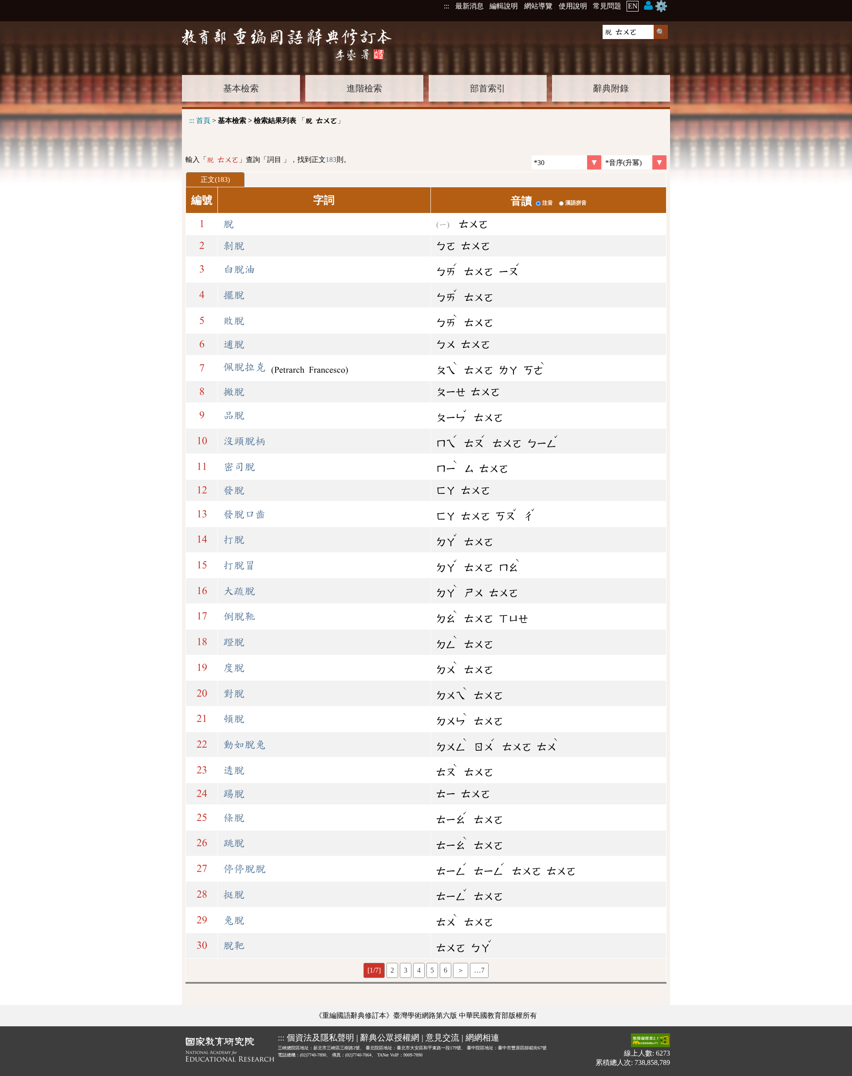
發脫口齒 (244, 514)
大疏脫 (239, 591)
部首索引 (487, 88)
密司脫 (239, 466)
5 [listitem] (432, 970)
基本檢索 (241, 88)
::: (446, 6)
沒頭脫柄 (244, 441)
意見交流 (442, 1037)
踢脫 (234, 793)
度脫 (234, 667)
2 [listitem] (392, 970)
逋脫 (234, 344)
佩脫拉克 (244, 367)
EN (633, 6)
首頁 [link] (203, 120)
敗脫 (234, 320)
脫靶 (234, 945)
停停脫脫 (244, 868)
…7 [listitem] (479, 970)
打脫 (234, 539)
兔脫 (234, 920)
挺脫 (234, 894)
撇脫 (234, 391)
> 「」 (266, 120)
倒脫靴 (239, 616)
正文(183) (215, 179)
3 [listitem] (405, 970)
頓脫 (234, 718)
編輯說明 (503, 6)
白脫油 (239, 269)
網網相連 (482, 1037)
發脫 (234, 490)
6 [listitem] (445, 970)
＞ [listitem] (460, 970)
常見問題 (607, 6)
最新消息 (469, 6)
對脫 (234, 693)
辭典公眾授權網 (389, 1037)
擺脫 (234, 295)
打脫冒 (239, 565)
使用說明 (573, 6)
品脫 (234, 415)
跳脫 (234, 843)
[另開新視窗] (229, 1051)
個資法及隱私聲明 (320, 1037)
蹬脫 (234, 642)
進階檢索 (364, 88)
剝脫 (234, 245)
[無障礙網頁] (650, 1041)
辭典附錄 (611, 88)
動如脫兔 (244, 744)
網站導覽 (538, 6)
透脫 (234, 770)
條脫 (234, 817)
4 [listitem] (419, 970)
